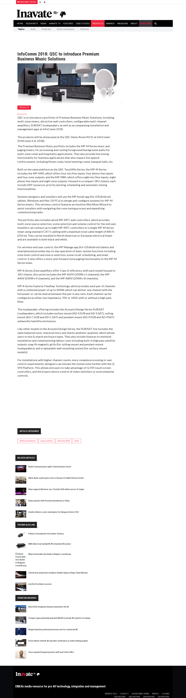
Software (84, 29)
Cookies (165, 694)
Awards (110, 23)
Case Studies (83, 23)
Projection (46, 29)
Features (68, 23)
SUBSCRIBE (145, 23)
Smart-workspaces (65, 29)
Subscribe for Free (27, 2)
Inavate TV (54, 23)
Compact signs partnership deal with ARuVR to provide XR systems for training (59, 618)
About (134, 23)
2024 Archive (149, 697)
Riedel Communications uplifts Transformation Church (49, 466)
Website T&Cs (111, 694)
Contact (124, 694)
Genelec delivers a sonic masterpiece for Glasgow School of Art (53, 512)
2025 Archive (134, 697)
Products (97, 23)
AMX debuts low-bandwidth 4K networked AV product (49, 544)
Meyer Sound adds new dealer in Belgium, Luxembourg (49, 554)
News (43, 23)
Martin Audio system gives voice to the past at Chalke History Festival (55, 478)
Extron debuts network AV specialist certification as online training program (58, 641)
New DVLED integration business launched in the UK (48, 607)
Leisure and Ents (46, 441)
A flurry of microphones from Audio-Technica (46, 533)
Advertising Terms (140, 694)
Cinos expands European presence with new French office (51, 652)
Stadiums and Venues (28, 441)
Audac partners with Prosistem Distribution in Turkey (49, 501)
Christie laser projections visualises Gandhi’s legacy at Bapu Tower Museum (58, 573)
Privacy (155, 694)
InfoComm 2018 (63, 441)
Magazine (122, 23)
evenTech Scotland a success (40, 584)
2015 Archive (120, 697)
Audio (33, 29)
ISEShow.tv (32, 23)
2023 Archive (163, 697)
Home (20, 23)
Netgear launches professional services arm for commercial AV (53, 629)
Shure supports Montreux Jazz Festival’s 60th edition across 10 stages (56, 489)
